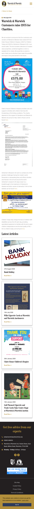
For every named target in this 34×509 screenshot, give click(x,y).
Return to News (7, 11)
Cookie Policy (17, 486)
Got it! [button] (17, 504)
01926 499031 (8, 440)
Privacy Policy (17, 489)
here (6, 120)
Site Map (17, 482)
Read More (7, 275)
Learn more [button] (25, 500)
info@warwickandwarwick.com (13, 437)
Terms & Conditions (17, 493)
